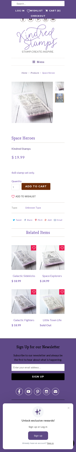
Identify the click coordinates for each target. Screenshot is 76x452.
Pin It (40, 220)
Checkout (38, 16)
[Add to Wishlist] (33, 247)
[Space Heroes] (32, 102)
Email (59, 220)
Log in (20, 10)
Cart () (54, 10)
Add (50, 220)
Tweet (19, 220)
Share (29, 220)
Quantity (16, 181)
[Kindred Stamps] (38, 39)
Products (34, 73)
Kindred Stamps (21, 148)
